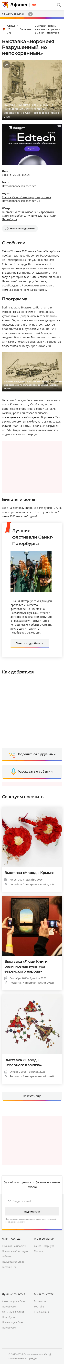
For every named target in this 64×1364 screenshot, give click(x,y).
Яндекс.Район (42, 1311)
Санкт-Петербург (44, 1245)
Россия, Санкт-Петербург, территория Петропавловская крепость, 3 (26, 199)
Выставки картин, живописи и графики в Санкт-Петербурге (47, 29)
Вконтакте (40, 1301)
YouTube (39, 1306)
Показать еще (32, 1096)
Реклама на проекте (14, 1245)
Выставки (25, 29)
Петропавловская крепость (19, 186)
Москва (38, 1251)
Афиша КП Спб (11, 29)
